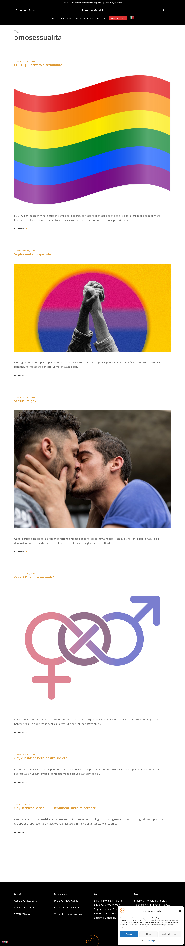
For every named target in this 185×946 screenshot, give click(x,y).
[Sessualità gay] (92, 534)
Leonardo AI (142, 905)
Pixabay (165, 905)
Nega (148, 934)
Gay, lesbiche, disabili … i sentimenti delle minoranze (55, 808)
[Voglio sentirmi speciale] (92, 358)
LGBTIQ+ (33, 61)
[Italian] (132, 18)
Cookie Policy (149, 941)
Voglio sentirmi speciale (32, 254)
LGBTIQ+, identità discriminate (38, 65)
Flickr (155, 905)
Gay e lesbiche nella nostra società (40, 758)
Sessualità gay (25, 401)
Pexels (150, 900)
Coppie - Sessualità (22, 61)
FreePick (139, 900)
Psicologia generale (23, 804)
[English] (3, 942)
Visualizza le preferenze (170, 934)
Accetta (129, 934)
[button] (180, 911)
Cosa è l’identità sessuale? (34, 577)
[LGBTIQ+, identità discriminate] (92, 211)
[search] (162, 10)
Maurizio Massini (92, 10)
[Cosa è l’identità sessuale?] (92, 715)
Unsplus (162, 900)
